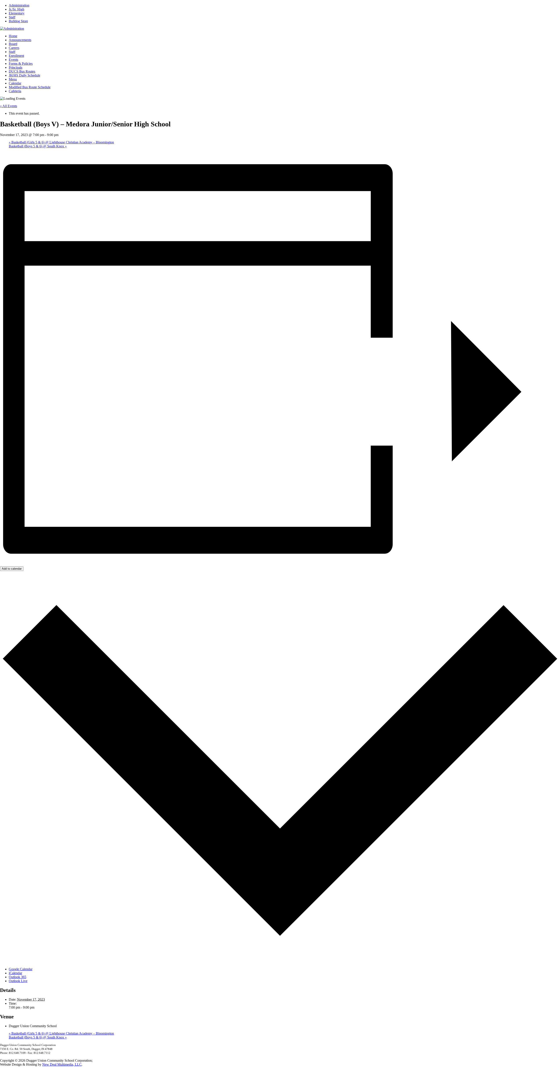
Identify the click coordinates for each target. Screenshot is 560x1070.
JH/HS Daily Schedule (24, 75)
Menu (13, 79)
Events (13, 59)
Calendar (15, 83)
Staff (12, 17)
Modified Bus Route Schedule (30, 87)
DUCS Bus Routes (22, 71)
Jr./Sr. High (16, 9)
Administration (19, 5)
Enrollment (16, 56)
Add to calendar (12, 568)
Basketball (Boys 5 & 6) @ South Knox (38, 146)
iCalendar (15, 973)
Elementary (16, 13)
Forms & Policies (21, 63)
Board (13, 44)
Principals (15, 67)
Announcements (20, 40)
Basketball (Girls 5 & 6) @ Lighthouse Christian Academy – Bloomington (61, 142)
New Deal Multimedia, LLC (62, 1064)
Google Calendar (20, 969)
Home (13, 36)
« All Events (8, 106)
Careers (14, 48)
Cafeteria (15, 91)
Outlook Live (18, 981)
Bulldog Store (18, 21)
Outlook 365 (17, 977)
